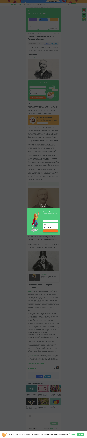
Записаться (50, 230)
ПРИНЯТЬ (81, 434)
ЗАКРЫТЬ (73, 434)
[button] (43, 205)
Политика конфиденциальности (61, 434)
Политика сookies (50, 434)
